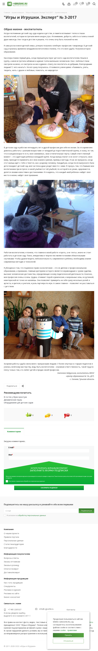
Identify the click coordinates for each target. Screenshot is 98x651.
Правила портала (11, 537)
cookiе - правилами (68, 630)
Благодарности (10, 548)
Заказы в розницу (11, 565)
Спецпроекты (9, 586)
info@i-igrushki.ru (46, 609)
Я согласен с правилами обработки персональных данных (27, 481)
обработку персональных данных (32, 515)
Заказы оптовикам (12, 561)
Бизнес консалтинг (12, 597)
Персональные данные (13, 540)
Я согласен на (26, 515)
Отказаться (68, 641)
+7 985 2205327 (14, 609)
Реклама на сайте (11, 593)
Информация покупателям (17, 554)
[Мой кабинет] (69, 4)
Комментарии (14, 431)
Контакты (71, 609)
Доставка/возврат (12, 572)
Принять (68, 635)
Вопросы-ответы (11, 558)
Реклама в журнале (12, 590)
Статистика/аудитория (14, 544)
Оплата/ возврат (11, 569)
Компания (9, 529)
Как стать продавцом (13, 582)
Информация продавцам (16, 578)
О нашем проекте (11, 533)
